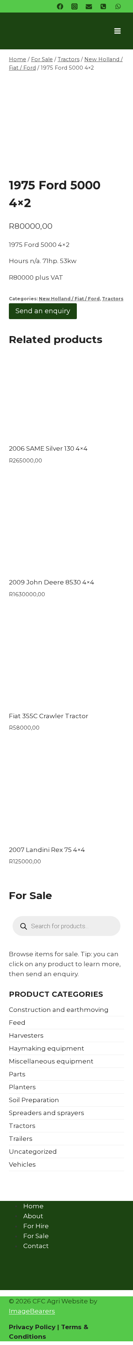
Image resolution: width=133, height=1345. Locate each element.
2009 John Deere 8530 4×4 (51, 582)
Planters (22, 1087)
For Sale (36, 1236)
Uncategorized (33, 1151)
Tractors (112, 298)
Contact (36, 1246)
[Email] (89, 6)
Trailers (21, 1138)
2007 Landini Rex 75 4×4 (47, 849)
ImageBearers (32, 1311)
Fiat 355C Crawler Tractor (48, 716)
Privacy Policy (32, 1327)
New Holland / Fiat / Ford (69, 298)
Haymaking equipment (46, 1048)
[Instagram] (74, 6)
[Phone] (103, 6)
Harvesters (26, 1035)
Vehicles (22, 1164)
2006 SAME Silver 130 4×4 (48, 448)
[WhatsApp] (118, 6)
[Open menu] (117, 30)
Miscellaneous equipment (51, 1061)
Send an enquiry (43, 311)
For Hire (36, 1226)
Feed (17, 1022)
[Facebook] (60, 6)
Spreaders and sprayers (46, 1113)
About (33, 1215)
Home (33, 1205)
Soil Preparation (34, 1100)
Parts (17, 1074)
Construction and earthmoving (59, 1009)
